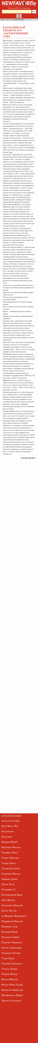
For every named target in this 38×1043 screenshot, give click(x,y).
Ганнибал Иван (9, 852)
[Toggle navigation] (19, 16)
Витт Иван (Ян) (9, 826)
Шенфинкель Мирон (12, 995)
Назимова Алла (9, 926)
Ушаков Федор (9, 974)
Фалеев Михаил (9, 979)
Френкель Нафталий (12, 990)
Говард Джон (8, 863)
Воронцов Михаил (10, 847)
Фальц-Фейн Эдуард (12, 984)
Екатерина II (8, 889)
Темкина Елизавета (11, 963)
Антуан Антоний (10, 820)
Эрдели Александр (11, 1000)
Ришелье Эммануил (11, 942)
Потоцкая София (10, 937)
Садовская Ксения (11, 953)
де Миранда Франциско (13, 916)
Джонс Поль (7, 884)
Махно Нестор (9, 910)
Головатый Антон (10, 868)
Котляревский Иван (11, 894)
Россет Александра (11, 947)
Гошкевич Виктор (10, 873)
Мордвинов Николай (12, 921)
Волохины (6, 836)
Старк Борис (8, 958)
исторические (8, 20)
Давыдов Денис (9, 879)
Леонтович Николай (12, 905)
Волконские (7, 831)
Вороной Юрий (9, 842)
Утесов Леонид (9, 968)
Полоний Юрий (9, 931)
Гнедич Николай (10, 857)
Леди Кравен (8, 900)
